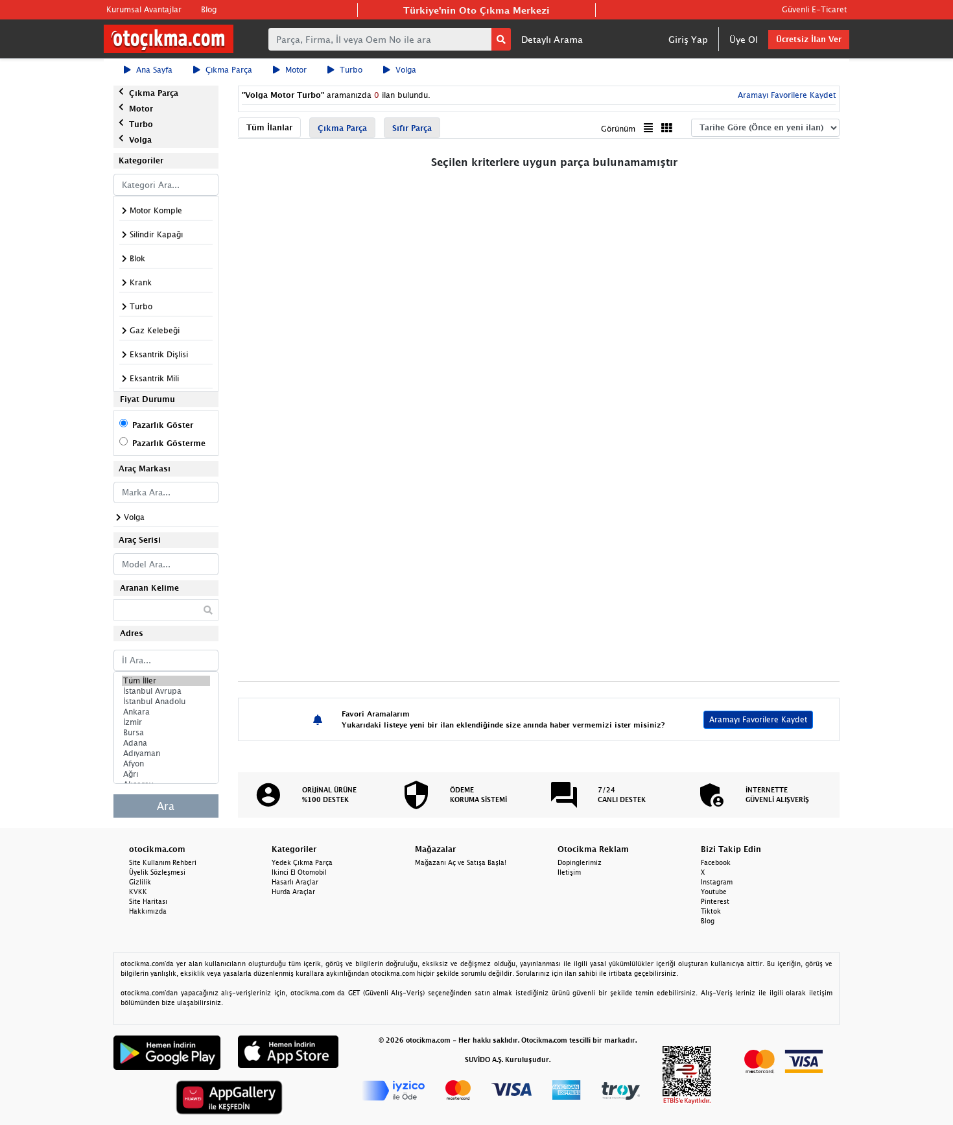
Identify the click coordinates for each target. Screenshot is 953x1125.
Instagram (717, 882)
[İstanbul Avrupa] (166, 691)
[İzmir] (166, 722)
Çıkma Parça (229, 70)
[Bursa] (166, 733)
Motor (296, 70)
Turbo (351, 70)
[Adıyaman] (166, 753)
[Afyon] (166, 764)
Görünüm (618, 129)
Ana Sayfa (154, 70)
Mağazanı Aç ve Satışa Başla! (460, 862)
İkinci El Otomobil (299, 872)
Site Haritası (148, 901)
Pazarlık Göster (162, 425)
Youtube (714, 891)
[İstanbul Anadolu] (166, 701)
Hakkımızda (148, 911)
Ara (165, 806)
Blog (209, 9)
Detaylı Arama (552, 39)
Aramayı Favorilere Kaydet (758, 719)
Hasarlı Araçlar (295, 882)
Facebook (716, 862)
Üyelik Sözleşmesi (157, 872)
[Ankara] (166, 712)
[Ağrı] (166, 774)
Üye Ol (743, 39)
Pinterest (715, 901)
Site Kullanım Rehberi (162, 862)
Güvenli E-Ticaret (814, 9)
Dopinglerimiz (580, 862)
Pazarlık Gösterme (169, 443)
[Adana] (166, 743)
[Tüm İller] (166, 681)
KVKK (138, 891)
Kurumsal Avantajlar (144, 9)
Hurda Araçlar (293, 891)
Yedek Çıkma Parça (302, 862)
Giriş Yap (688, 39)
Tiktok (711, 911)
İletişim (569, 872)
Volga (405, 70)
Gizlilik (140, 882)
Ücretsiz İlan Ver (808, 39)
